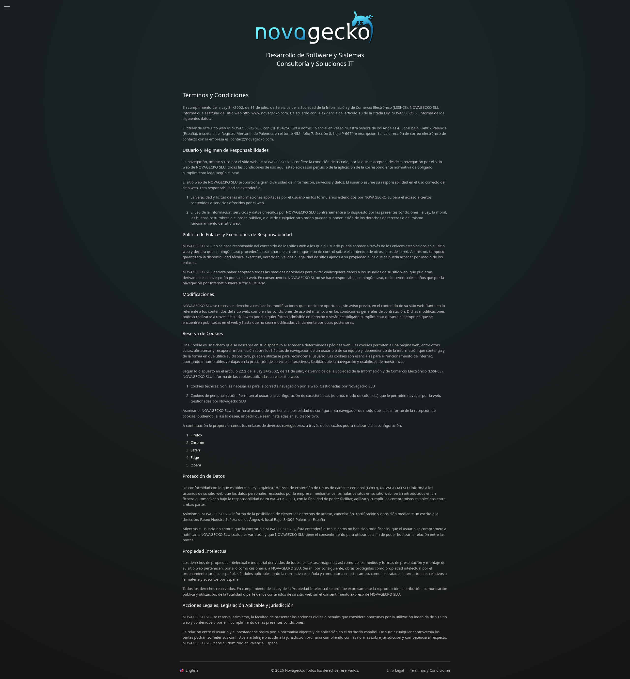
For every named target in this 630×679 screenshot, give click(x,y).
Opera (195, 465)
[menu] (7, 7)
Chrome (197, 442)
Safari (195, 450)
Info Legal (395, 670)
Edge (194, 457)
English (192, 670)
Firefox (196, 434)
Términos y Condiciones (430, 670)
